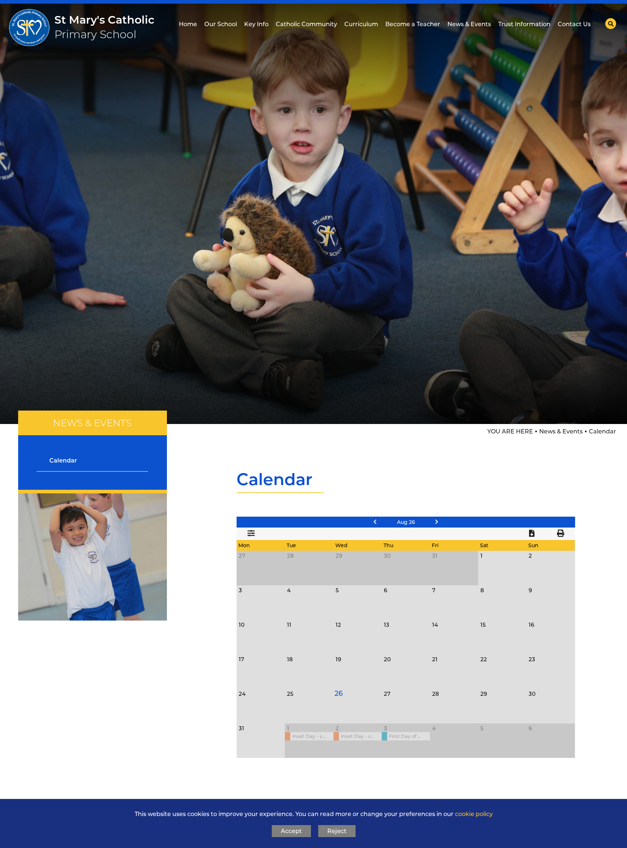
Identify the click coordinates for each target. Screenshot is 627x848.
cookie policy (474, 813)
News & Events (561, 431)
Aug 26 (406, 522)
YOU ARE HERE (510, 431)
